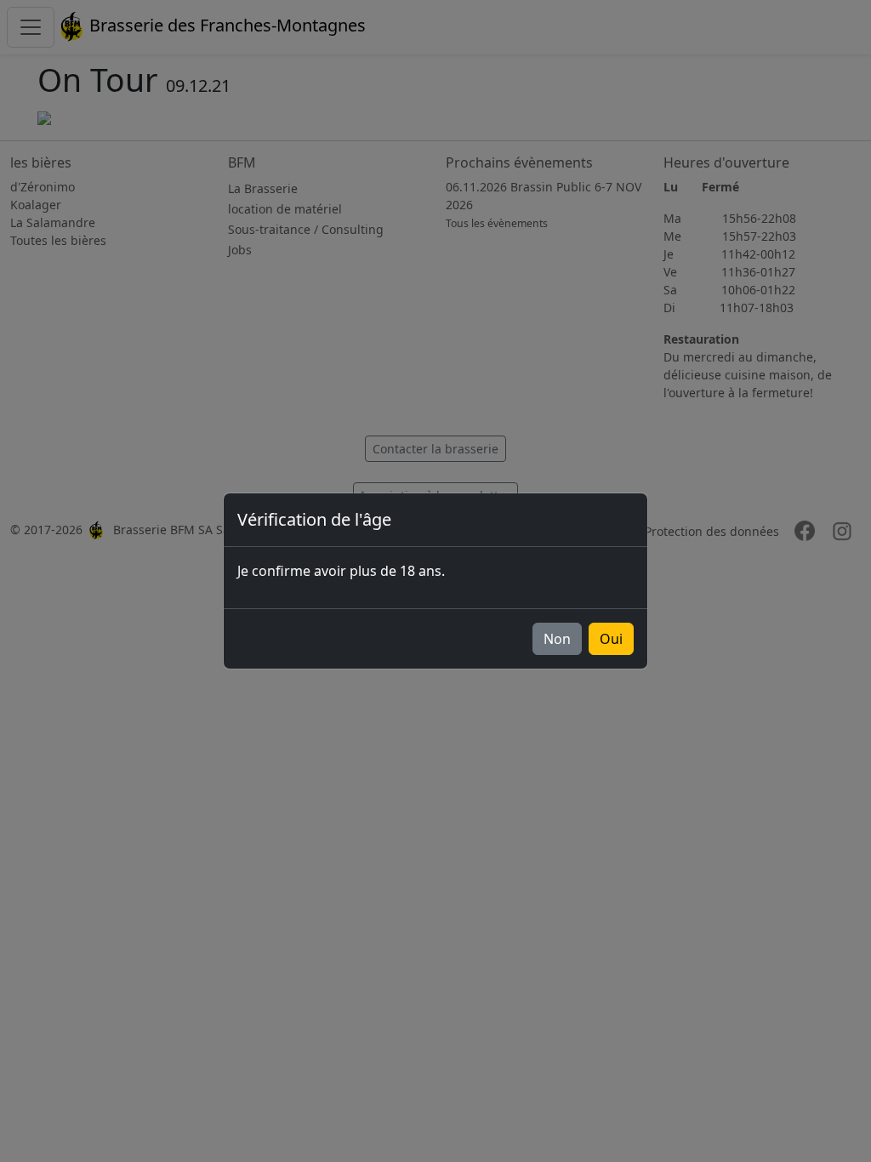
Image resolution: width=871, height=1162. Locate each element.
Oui (611, 638)
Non (557, 638)
